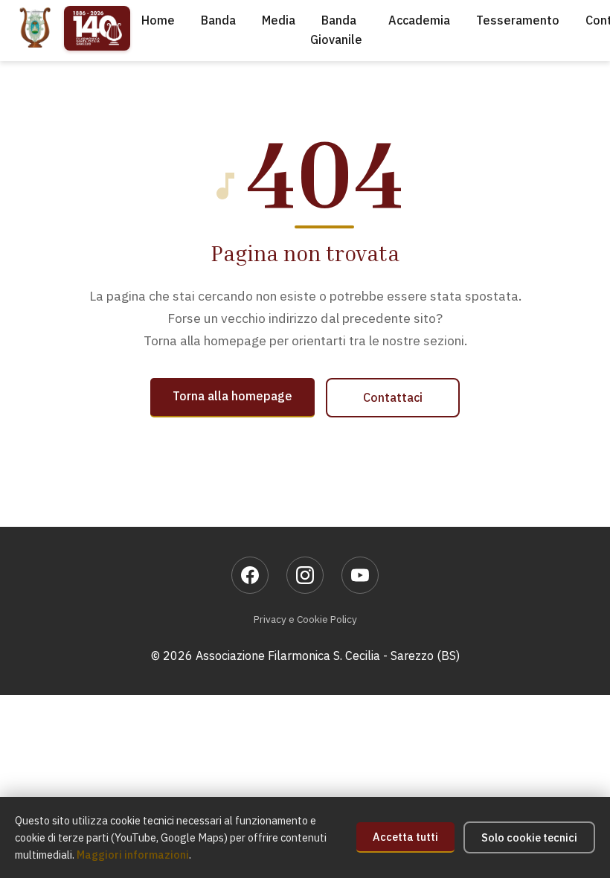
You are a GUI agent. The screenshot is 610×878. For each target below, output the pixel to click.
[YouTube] (360, 575)
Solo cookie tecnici (529, 837)
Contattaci (393, 397)
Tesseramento (517, 20)
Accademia (419, 20)
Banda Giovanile (336, 30)
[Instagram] (305, 575)
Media (278, 20)
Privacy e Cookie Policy (305, 619)
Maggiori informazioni (133, 854)
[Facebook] (250, 575)
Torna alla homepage (232, 395)
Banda (218, 20)
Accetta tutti (405, 837)
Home (158, 20)
